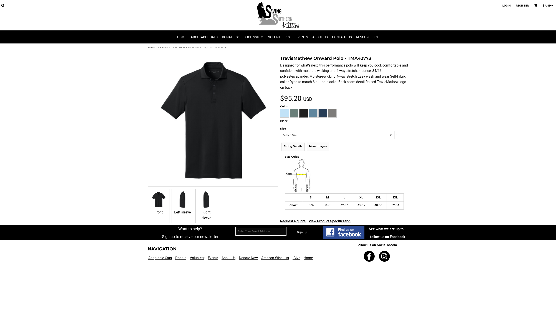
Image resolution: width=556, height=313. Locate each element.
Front (159, 212)
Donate (180, 258)
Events (213, 258)
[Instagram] (384, 256)
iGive (296, 258)
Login (506, 5)
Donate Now (248, 258)
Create (163, 47)
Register (522, 5)
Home (151, 47)
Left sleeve (182, 212)
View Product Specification (330, 221)
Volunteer (197, 258)
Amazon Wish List (275, 258)
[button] (3, 5)
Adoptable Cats (160, 258)
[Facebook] (369, 256)
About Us (228, 258)
